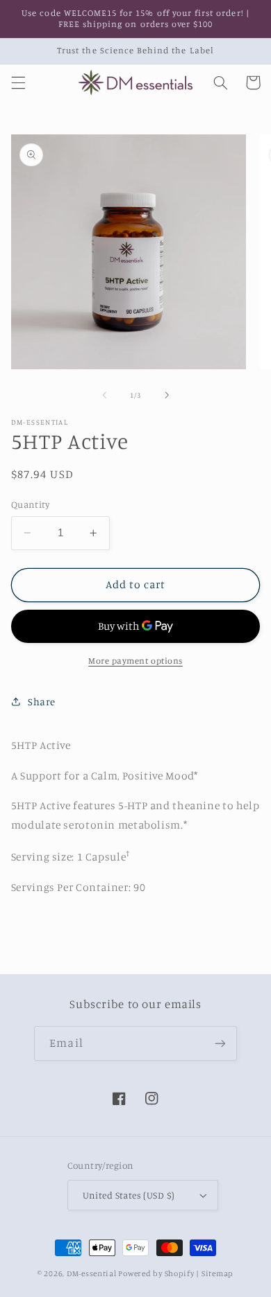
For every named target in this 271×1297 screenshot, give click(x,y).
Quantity (30, 504)
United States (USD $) (129, 1195)
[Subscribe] (220, 1043)
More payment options (135, 660)
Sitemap (217, 1273)
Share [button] (42, 701)
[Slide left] (104, 395)
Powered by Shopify (156, 1273)
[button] (18, 82)
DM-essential (92, 1273)
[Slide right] (166, 395)
